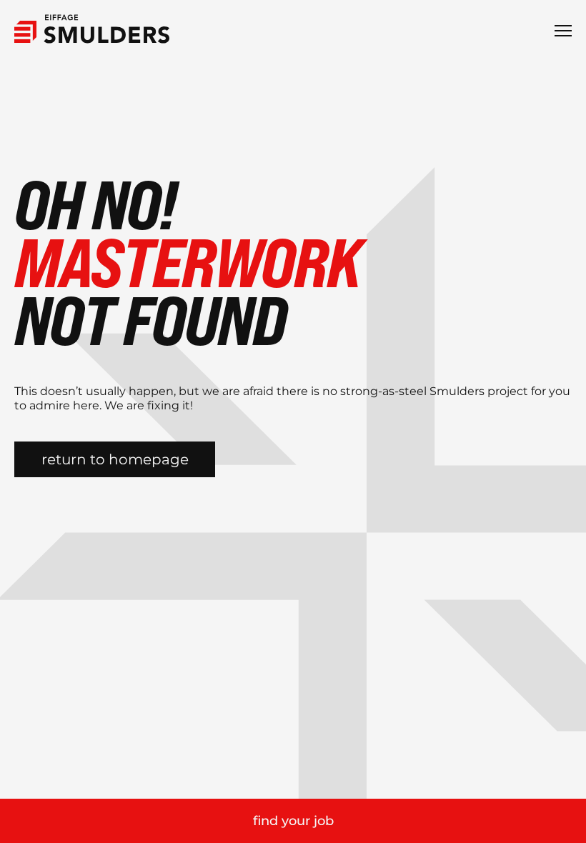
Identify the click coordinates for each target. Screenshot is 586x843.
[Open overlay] (563, 30)
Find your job (293, 821)
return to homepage (115, 459)
